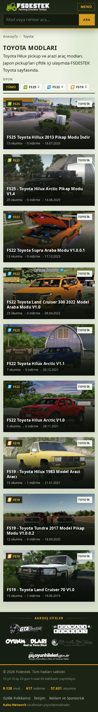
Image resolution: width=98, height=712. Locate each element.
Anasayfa (10, 36)
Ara (86, 19)
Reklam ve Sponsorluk (66, 698)
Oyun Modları (26, 642)
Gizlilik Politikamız (16, 698)
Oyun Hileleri (49, 656)
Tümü (11, 87)
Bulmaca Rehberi (71, 629)
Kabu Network (14, 704)
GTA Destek (26, 629)
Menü (86, 7)
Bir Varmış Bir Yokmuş (71, 642)
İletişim (39, 698)
